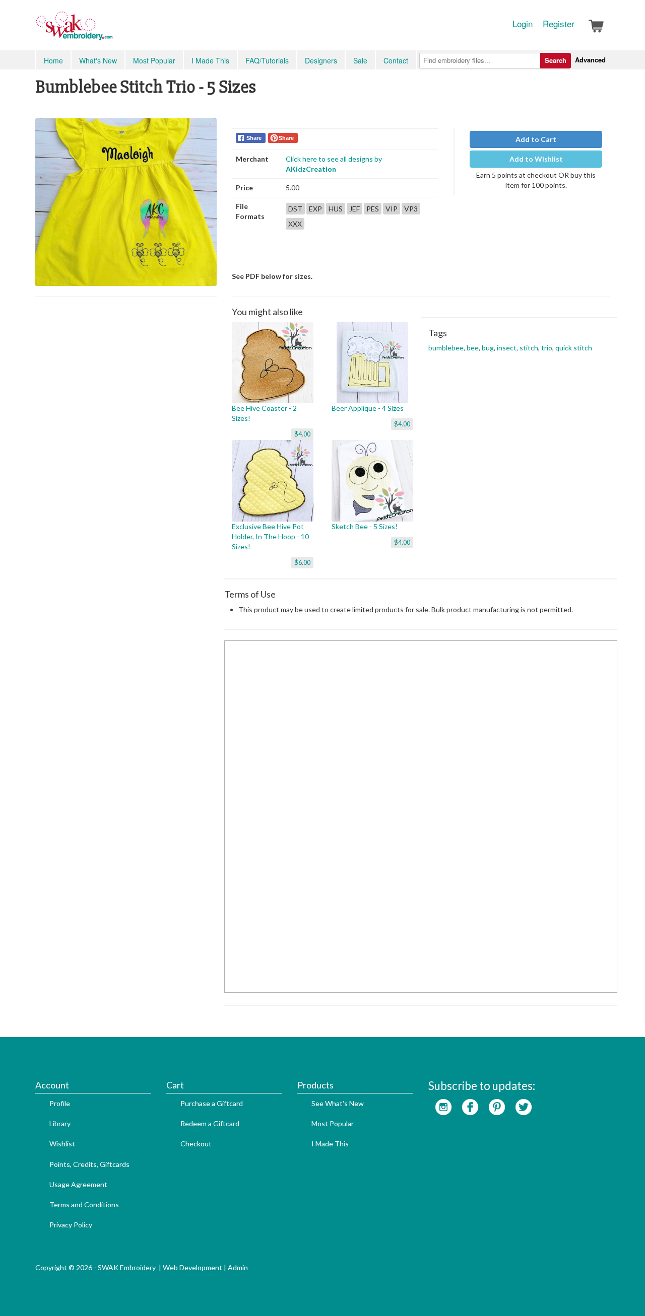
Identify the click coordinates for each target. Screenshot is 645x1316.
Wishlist (62, 1143)
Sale (360, 60)
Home (53, 60)
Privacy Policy (70, 1224)
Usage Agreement (78, 1184)
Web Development (192, 1267)
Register (558, 24)
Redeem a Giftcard (209, 1123)
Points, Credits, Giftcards (89, 1164)
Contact (395, 60)
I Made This (210, 60)
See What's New (337, 1103)
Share (254, 138)
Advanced (590, 59)
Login (522, 24)
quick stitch (573, 347)
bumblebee (446, 347)
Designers (321, 60)
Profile (59, 1103)
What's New (98, 60)
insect (507, 347)
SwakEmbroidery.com (110, 30)
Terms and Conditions (84, 1204)
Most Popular (154, 60)
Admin (238, 1267)
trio (546, 347)
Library (60, 1123)
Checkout (196, 1143)
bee (473, 347)
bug (488, 347)
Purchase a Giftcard (211, 1103)
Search (555, 60)
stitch (529, 347)
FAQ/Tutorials (267, 60)
